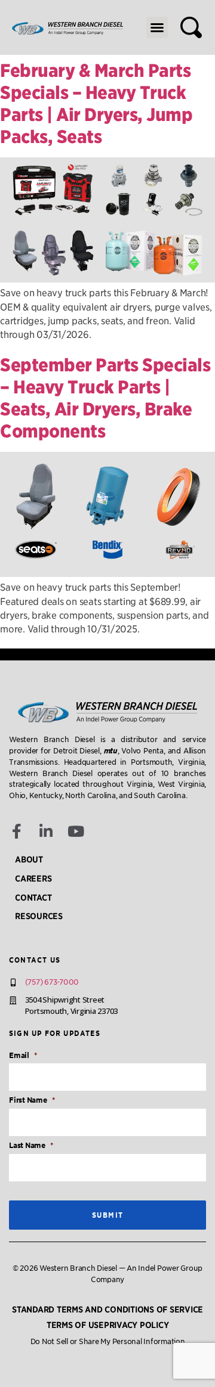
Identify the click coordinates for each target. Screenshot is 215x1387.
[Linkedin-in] (46, 831)
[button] (157, 27)
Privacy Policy (136, 1325)
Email (23, 1055)
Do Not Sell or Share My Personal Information (107, 1341)
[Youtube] (76, 831)
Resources (39, 916)
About (29, 859)
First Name (31, 1100)
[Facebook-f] (16, 831)
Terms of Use (75, 1325)
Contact (33, 897)
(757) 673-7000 (52, 982)
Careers (33, 878)
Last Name (31, 1145)
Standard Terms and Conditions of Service (107, 1309)
